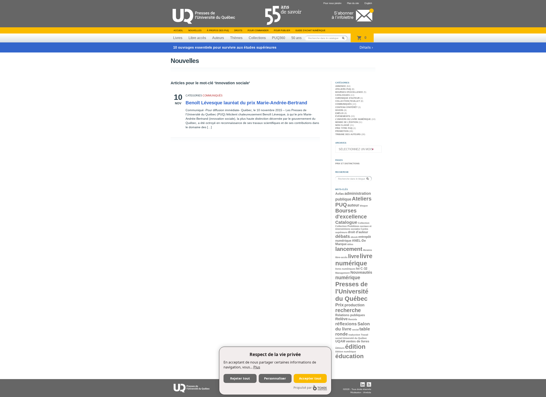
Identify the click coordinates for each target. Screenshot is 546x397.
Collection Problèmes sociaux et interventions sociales (353, 227)
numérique (347, 277)
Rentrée (352, 319)
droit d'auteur (358, 232)
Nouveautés (361, 272)
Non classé (342, 125)
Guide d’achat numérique (310, 30)
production (354, 305)
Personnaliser (275, 378)
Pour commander (258, 30)
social (355, 329)
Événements (342, 116)
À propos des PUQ (218, 30)
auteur (353, 205)
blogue (364, 205)
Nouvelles (195, 30)
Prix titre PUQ (344, 128)
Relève (341, 319)
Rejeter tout (240, 378)
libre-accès (341, 257)
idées (350, 244)
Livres (177, 38)
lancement (348, 249)
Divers (339, 110)
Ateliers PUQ (343, 89)
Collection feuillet (347, 101)
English (368, 3)
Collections (257, 38)
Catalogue (346, 222)
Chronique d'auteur (347, 98)
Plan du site (353, 3)
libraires (367, 250)
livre (353, 256)
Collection (363, 223)
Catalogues (342, 95)
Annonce (340, 86)
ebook (354, 237)
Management (342, 273)
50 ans (296, 38)
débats (342, 236)
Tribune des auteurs (348, 134)
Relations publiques (350, 315)
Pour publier (282, 30)
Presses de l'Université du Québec (351, 291)
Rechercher (344, 38)
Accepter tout (310, 378)
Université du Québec (355, 338)
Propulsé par (302, 387)
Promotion (342, 131)
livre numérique (353, 259)
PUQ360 (278, 38)
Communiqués (212, 95)
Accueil (178, 30)
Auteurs (218, 38)
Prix (339, 304)
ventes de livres (357, 341)
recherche (348, 310)
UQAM (340, 341)
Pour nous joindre (332, 3)
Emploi (339, 113)
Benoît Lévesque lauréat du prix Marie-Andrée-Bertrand (246, 102)
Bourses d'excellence (349, 92)
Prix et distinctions (347, 163)
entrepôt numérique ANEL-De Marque (353, 240)
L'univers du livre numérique (353, 119)
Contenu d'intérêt (346, 107)
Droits (238, 30)
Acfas (339, 193)
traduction (354, 334)
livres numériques (345, 269)
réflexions (346, 323)
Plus (256, 367)
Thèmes (236, 38)
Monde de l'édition (346, 122)
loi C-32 (361, 268)
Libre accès (197, 38)
